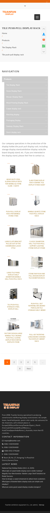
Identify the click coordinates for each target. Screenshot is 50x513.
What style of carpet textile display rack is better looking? (22, 471)
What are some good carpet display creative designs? (21, 487)
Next (29, 369)
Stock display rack (13, 132)
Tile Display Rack (9, 47)
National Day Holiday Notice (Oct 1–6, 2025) (18, 468)
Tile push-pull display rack (13, 55)
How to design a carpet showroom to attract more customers (23, 479)
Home (4, 33)
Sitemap (41, 505)
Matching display (12, 115)
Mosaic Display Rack (14, 97)
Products (5, 40)
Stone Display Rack (14, 91)
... (42, 362)
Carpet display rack (13, 109)
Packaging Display (13, 120)
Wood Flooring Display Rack (17, 103)
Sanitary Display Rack (14, 126)
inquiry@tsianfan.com (12, 441)
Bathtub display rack (16, 138)
